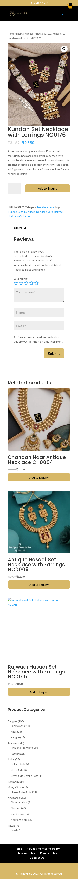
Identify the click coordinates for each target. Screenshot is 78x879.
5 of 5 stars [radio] (36, 283)
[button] (64, 49)
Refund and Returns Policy (43, 848)
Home (11, 33)
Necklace (29, 211)
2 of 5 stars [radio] (21, 283)
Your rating (21, 278)
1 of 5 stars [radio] (16, 283)
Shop (19, 33)
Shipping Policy (26, 853)
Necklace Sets (43, 33)
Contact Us (37, 857)
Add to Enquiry (47, 188)
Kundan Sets (15, 211)
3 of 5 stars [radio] (26, 283)
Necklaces (28, 33)
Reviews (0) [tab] (19, 227)
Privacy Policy (48, 853)
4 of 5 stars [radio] (31, 283)
